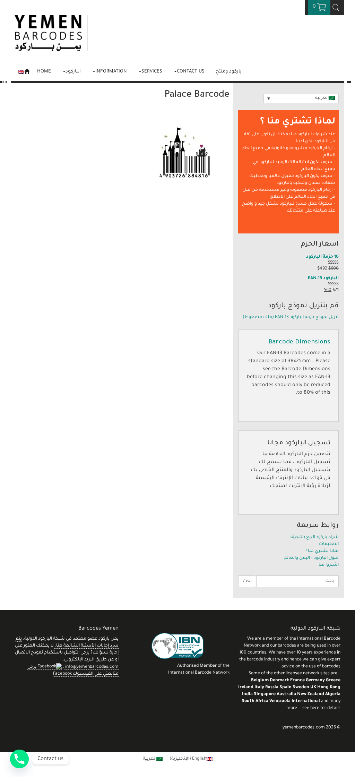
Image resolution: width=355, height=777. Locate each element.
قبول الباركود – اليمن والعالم (311, 558)
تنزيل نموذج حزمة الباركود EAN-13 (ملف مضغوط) (291, 317)
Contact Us (191, 71)
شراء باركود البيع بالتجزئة (315, 537)
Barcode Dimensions (299, 342)
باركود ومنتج (228, 71)
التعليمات (329, 544)
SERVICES (151, 71)
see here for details (321, 708)
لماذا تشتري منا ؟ (297, 122)
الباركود (73, 71)
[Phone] (19, 759)
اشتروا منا (329, 565)
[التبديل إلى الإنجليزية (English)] (24, 71)
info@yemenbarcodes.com (92, 667)
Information (111, 71)
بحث (247, 581)
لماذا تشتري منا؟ (322, 551)
